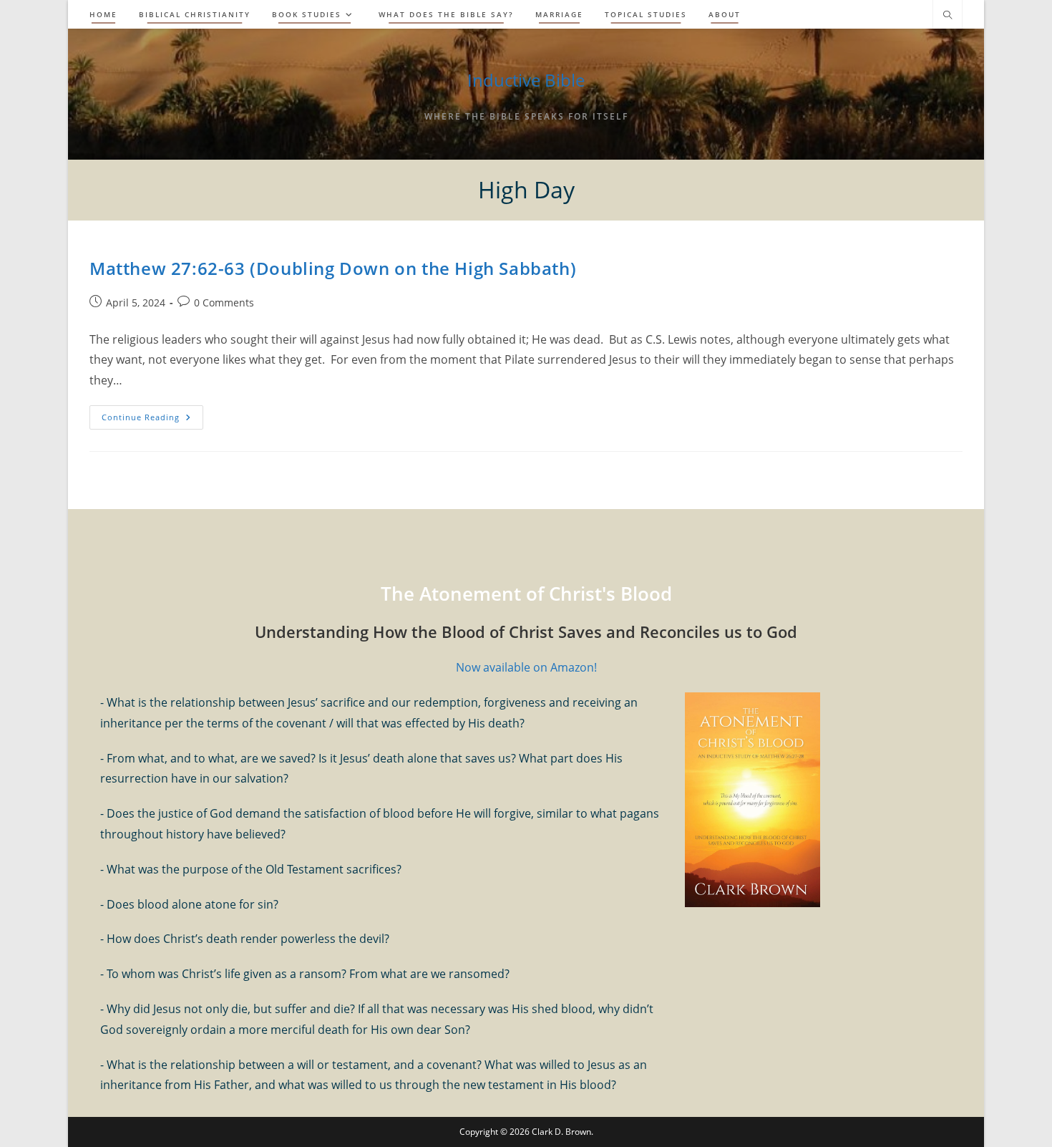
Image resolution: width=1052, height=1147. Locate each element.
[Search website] (947, 16)
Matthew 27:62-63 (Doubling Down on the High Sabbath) (332, 268)
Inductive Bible (526, 80)
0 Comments (224, 302)
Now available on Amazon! (526, 667)
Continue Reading (152, 420)
